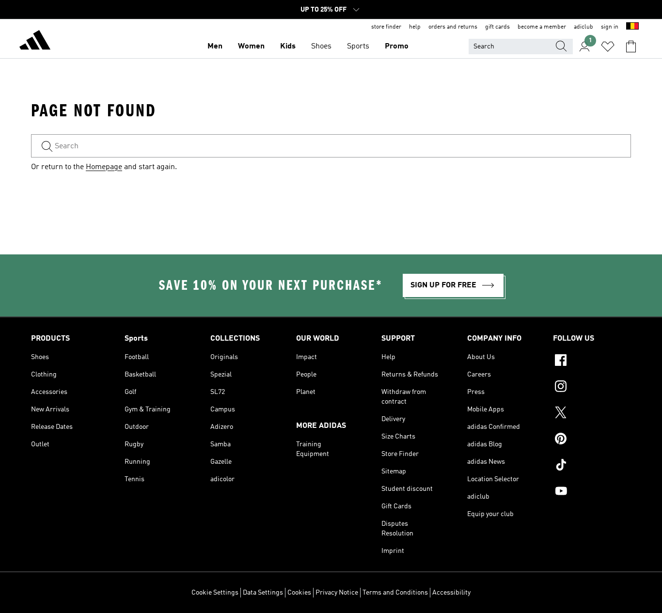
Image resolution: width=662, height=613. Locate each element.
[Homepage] (34, 41)
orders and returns (452, 27)
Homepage (104, 167)
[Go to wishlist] (607, 46)
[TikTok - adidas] (592, 466)
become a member (542, 27)
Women (251, 46)
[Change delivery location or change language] (632, 27)
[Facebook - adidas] (592, 361)
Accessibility (451, 592)
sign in (609, 27)
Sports (358, 46)
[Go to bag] (631, 46)
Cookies (299, 592)
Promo (397, 46)
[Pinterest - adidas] (592, 440)
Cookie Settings (214, 592)
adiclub (583, 27)
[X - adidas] (592, 414)
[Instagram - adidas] (592, 388)
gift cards (497, 27)
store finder (386, 27)
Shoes (321, 46)
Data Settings (263, 592)
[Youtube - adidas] (592, 492)
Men (214, 46)
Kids (288, 46)
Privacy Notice (336, 592)
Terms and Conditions (395, 592)
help (415, 27)
